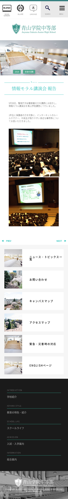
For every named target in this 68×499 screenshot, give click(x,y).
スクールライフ (15, 425)
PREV (8, 241)
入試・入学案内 (15, 440)
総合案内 (14, 456)
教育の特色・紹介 (17, 409)
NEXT (59, 241)
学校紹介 (14, 393)
